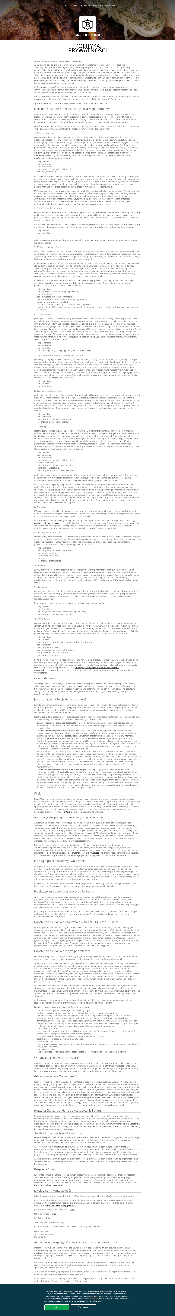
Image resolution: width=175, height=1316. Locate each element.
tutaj (53, 1033)
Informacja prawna (104, 5)
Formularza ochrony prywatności (84, 853)
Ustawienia (94, 1298)
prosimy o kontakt (61, 812)
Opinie (74, 5)
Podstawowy (84, 1307)
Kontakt (85, 5)
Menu (65, 5)
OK (56, 1307)
